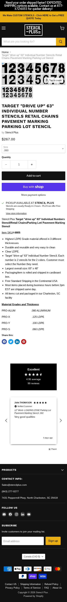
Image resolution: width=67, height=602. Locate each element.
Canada (32, 556)
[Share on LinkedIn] (17, 341)
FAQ (46, 587)
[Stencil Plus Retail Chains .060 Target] (17, 92)
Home (5, 52)
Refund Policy (51, 584)
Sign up (53, 540)
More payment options (33, 194)
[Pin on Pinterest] (23, 341)
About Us (57, 587)
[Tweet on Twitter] (10, 341)
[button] (6, 420)
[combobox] (29, 42)
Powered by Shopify (33, 596)
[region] (33, 421)
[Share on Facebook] (4, 341)
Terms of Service (32, 587)
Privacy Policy (12, 587)
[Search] (60, 42)
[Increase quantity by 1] (32, 164)
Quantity (6, 157)
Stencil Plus (11, 132)
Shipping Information (30, 584)
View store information (16, 213)
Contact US (10, 584)
